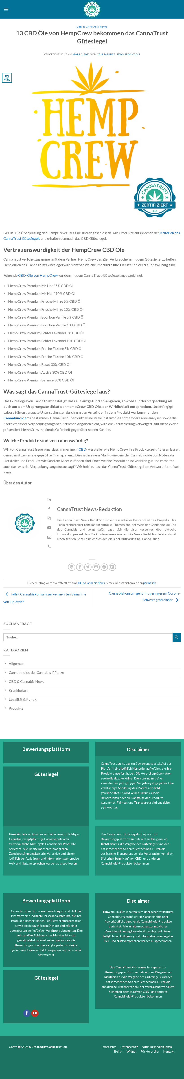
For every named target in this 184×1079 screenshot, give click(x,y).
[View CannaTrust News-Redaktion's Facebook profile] (49, 509)
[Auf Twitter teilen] (88, 567)
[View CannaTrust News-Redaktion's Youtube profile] (49, 528)
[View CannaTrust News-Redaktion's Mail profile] (49, 537)
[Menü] (6, 9)
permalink (149, 583)
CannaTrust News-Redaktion (118, 54)
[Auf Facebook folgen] (27, 1013)
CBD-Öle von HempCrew (38, 275)
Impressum (109, 1047)
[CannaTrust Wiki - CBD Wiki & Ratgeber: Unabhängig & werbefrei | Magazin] (92, 9)
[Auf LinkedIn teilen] (112, 567)
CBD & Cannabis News (92, 26)
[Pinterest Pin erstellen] (104, 567)
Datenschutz (129, 1047)
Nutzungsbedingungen (157, 1047)
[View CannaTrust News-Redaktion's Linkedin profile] (49, 500)
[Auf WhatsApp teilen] (71, 567)
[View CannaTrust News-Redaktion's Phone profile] (49, 546)
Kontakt (169, 1051)
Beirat (118, 1051)
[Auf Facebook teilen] (79, 567)
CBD (82, 449)
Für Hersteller (150, 1051)
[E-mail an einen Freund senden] (96, 567)
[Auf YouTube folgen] (35, 1013)
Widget (132, 1051)
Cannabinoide (14, 418)
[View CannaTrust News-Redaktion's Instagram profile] (49, 518)
